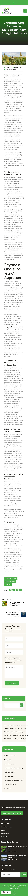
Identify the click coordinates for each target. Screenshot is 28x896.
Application (9, 67)
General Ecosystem (11, 69)
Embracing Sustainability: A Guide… (17, 848)
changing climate (11, 578)
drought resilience (9, 327)
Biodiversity (7, 760)
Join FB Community (6, 827)
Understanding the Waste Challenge (17, 857)
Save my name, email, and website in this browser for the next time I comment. (13, 660)
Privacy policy (5, 833)
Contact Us (4, 837)
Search (6, 698)
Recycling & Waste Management (13, 780)
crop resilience (10, 581)
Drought (8, 584)
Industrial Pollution (9, 772)
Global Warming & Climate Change (13, 768)
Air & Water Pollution (10, 756)
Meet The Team (5, 823)
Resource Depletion (10, 784)
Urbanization (7, 788)
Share (6, 590)
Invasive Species (9, 776)
